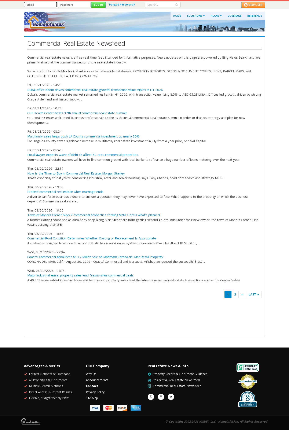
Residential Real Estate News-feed (176, 380)
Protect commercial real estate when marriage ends (65, 192)
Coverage (234, 16)
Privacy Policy (95, 392)
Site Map (92, 398)
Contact (92, 386)
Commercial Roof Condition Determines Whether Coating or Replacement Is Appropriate (91, 238)
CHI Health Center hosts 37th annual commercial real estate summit (77, 113)
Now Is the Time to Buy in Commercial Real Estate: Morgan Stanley (76, 173)
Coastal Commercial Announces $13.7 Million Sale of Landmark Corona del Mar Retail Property (95, 257)
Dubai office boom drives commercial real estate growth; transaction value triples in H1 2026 (95, 90)
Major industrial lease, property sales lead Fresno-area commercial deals (80, 275)
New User (255, 5)
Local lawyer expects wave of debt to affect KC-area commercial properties (82, 154)
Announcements (97, 380)
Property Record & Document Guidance (180, 374)
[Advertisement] (144, 317)
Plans (215, 16)
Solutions (194, 16)
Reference (254, 16)
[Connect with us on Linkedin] (171, 397)
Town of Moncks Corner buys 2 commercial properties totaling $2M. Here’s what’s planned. (93, 215)
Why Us (91, 374)
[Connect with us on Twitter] (151, 397)
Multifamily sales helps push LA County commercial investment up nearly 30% (83, 136)
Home (177, 16)
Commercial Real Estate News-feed (177, 386)
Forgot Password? (122, 4)
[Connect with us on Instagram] (161, 397)
